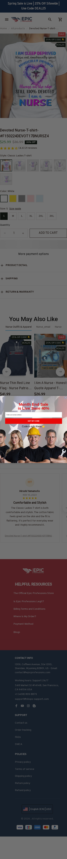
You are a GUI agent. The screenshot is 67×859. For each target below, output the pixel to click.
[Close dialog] (65, 398)
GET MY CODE (33, 421)
